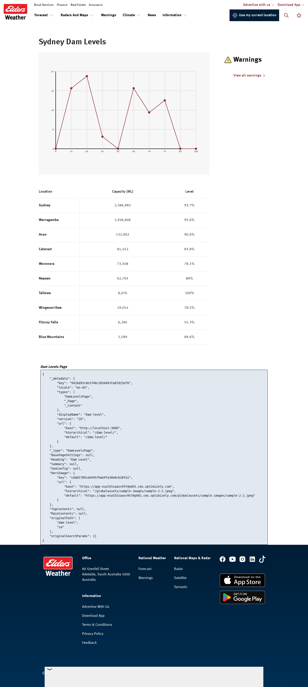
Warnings (108, 15)
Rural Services (44, 5)
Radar (178, 569)
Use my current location (257, 15)
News (152, 15)
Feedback (89, 643)
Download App (93, 616)
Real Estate (78, 5)
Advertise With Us (95, 607)
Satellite (180, 578)
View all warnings (247, 75)
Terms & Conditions (97, 625)
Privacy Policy (92, 634)
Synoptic (181, 587)
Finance (62, 5)
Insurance (96, 5)
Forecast (145, 569)
